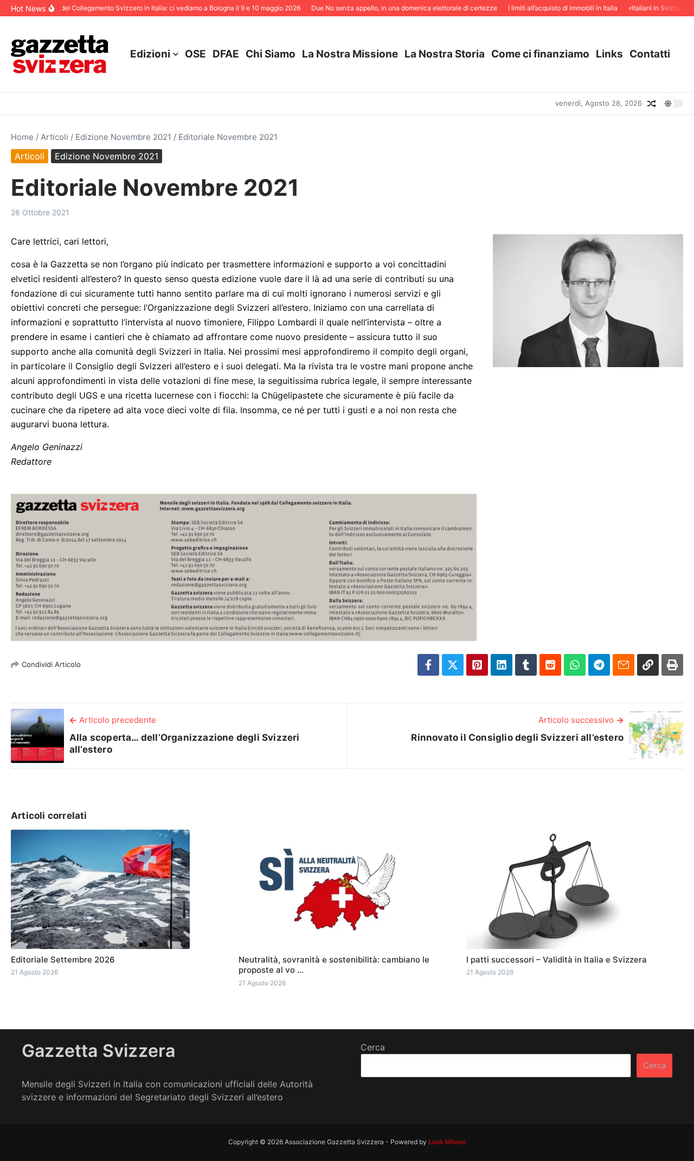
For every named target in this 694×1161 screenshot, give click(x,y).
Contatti (649, 54)
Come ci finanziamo (540, 54)
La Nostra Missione (350, 54)
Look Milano (447, 1142)
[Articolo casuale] (651, 103)
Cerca (373, 1047)
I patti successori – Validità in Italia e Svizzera (556, 959)
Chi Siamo (270, 54)
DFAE (226, 54)
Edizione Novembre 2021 (123, 137)
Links (609, 54)
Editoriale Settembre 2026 (63, 959)
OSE (195, 54)
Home (22, 137)
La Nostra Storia (444, 54)
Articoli (54, 137)
